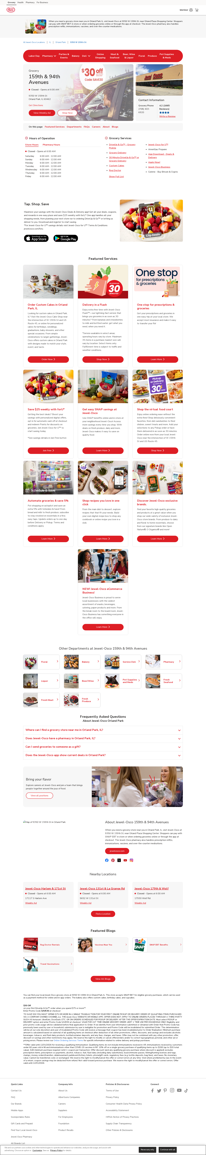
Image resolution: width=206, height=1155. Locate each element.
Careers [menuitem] (96, 126)
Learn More (164, 359)
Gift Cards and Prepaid (22, 1123)
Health (21, 2)
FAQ (13, 1097)
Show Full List (116, 176)
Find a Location (105, 913)
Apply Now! (154, 162)
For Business (42, 2)
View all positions (42, 795)
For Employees (65, 1117)
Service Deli (130, 662)
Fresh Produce (90, 700)
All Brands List (18, 1143)
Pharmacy (30, 2)
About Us (62, 1090)
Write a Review (167, 116)
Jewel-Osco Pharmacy (21, 1136)
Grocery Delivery (117, 152)
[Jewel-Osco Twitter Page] (159, 1092)
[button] (186, 10)
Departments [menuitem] (74, 126)
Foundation (63, 1123)
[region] (103, 1150)
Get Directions (36, 105)
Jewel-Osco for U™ (158, 144)
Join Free (56, 450)
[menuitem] (34, 56)
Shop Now (67, 112)
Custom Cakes (116, 165)
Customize (37, 1150)
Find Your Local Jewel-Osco (24, 1130)
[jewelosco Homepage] (11, 10)
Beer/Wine (90, 681)
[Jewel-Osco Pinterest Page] (165, 1092)
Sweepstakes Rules (20, 1117)
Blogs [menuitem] (115, 126)
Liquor (49, 681)
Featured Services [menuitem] (55, 126)
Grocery (11, 2)
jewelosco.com (119, 851)
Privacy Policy (112, 1097)
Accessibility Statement (117, 1110)
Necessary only (147, 1149)
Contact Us (16, 1090)
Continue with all (167, 1149)
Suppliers (62, 1110)
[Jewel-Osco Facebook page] (153, 1092)
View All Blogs (105, 979)
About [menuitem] (106, 126)
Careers (62, 1103)
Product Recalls (65, 1130)
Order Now (55, 359)
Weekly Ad (31, 903)
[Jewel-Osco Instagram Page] (172, 1092)
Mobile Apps (17, 1110)
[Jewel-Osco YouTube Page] (179, 1092)
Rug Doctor (115, 170)
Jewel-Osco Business (159, 167)
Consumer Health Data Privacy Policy (124, 1103)
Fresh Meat (49, 700)
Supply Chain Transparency (119, 1123)
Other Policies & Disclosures (119, 1130)
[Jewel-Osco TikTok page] (186, 1092)
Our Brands (16, 1103)
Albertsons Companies (69, 1097)
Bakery (90, 662)
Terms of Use (112, 1090)
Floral (49, 662)
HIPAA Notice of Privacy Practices (122, 1117)
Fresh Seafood (171, 681)
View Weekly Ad (41, 112)
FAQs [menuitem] (87, 126)
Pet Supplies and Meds (130, 681)
